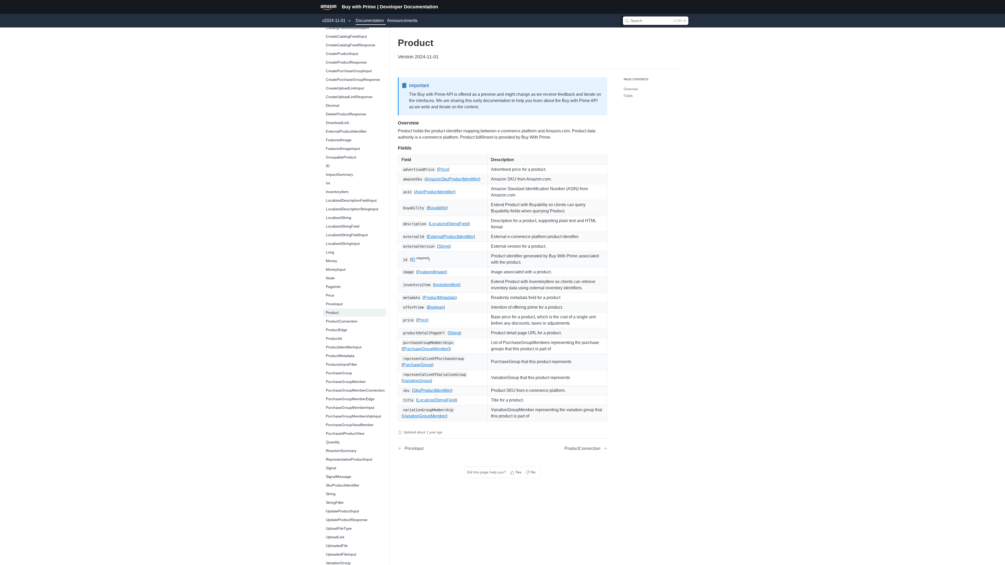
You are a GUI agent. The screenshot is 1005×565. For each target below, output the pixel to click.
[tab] (328, 6)
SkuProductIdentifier (432, 390)
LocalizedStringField (449, 224)
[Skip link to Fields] (394, 148)
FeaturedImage (431, 272)
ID (413, 259)
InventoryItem (446, 284)
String (443, 246)
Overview (631, 89)
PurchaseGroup (417, 365)
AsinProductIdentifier (434, 192)
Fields (628, 96)
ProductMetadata (439, 297)
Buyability (437, 208)
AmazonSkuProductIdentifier (452, 179)
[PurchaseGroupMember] (426, 349)
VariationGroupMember (424, 416)
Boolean (436, 307)
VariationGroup (417, 380)
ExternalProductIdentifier (451, 236)
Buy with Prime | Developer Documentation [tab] (390, 6)
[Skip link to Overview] (394, 123)
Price (443, 169)
